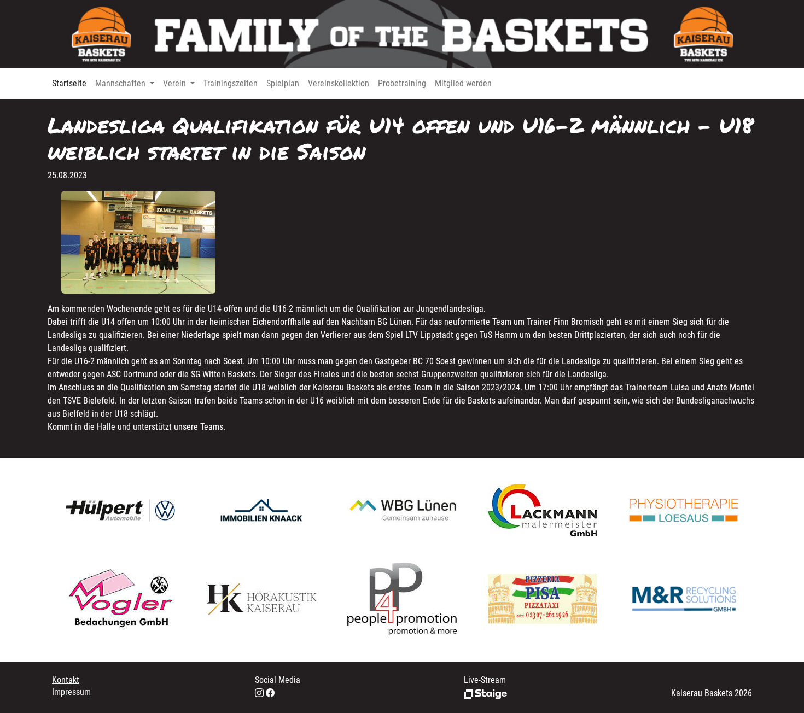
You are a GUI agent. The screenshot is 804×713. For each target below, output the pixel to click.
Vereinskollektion (338, 83)
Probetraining (402, 83)
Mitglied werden (463, 83)
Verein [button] (175, 83)
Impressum (71, 692)
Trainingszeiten (230, 83)
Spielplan (282, 83)
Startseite (69, 83)
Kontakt (65, 680)
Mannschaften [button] (121, 83)
